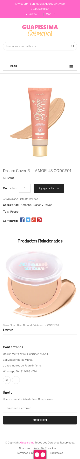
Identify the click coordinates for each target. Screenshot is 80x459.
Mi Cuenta (31, 13)
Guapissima (27, 442)
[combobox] (40, 46)
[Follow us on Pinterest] (39, 220)
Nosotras (24, 448)
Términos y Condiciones (31, 452)
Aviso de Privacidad (45, 448)
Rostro (14, 211)
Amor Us (26, 204)
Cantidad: (10, 188)
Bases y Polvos (42, 204)
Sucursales (56, 452)
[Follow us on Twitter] (27, 220)
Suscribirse (40, 420)
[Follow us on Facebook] (22, 220)
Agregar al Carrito (49, 188)
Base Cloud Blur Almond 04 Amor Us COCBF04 (31, 325)
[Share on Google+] (33, 220)
